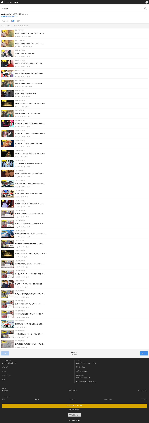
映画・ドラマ (6, 375)
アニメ (4, 371)
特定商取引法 (73, 390)
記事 (18, 21)
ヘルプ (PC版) (142, 390)
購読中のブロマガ (82, 371)
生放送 (37, 399)
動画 (12, 21)
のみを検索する (9, 16)
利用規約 (5, 390)
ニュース (71, 399)
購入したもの (80, 367)
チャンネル (5, 21)
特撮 (3, 379)
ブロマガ (5, 367)
